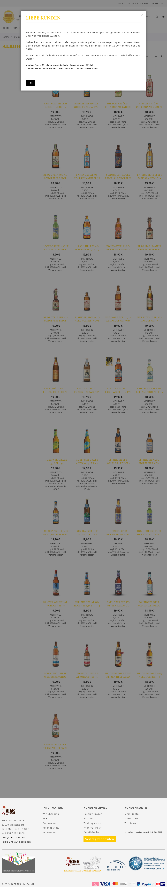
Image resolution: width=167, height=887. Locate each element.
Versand (89, 818)
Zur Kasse (130, 823)
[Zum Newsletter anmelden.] (18, 872)
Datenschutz (50, 823)
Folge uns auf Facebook (16, 841)
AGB (45, 818)
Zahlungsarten (93, 823)
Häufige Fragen (93, 813)
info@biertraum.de (13, 837)
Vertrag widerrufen (99, 839)
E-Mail (62, 55)
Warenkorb (131, 818)
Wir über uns (51, 813)
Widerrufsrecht (93, 827)
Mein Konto (131, 813)
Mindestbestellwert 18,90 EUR (143, 832)
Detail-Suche (91, 832)
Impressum (49, 832)
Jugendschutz (51, 827)
